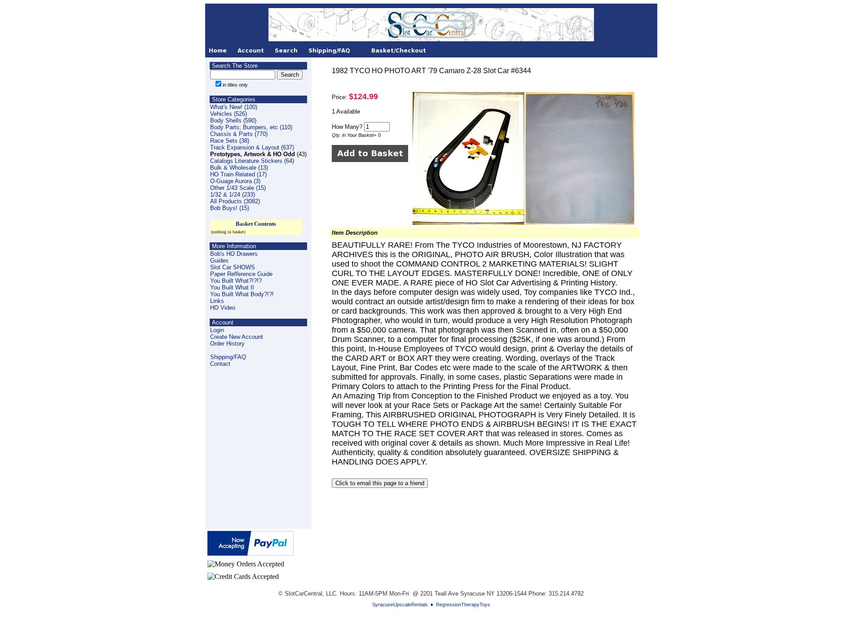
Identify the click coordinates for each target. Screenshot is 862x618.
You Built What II (232, 287)
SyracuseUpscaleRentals (400, 604)
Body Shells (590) (233, 120)
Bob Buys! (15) (229, 208)
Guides (219, 260)
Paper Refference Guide (241, 274)
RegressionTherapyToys (463, 604)
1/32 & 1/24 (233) (232, 194)
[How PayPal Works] (250, 553)
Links (217, 301)
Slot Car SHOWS (232, 267)
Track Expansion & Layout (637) (252, 147)
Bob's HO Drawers (234, 253)
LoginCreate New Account (236, 333)
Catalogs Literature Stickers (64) (252, 161)
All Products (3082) (235, 201)
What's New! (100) (233, 107)
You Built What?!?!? (236, 280)
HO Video (222, 307)
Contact (220, 363)
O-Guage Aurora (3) (235, 181)
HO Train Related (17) (238, 174)
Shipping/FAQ (228, 357)
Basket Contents (256, 223)
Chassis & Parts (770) (239, 134)
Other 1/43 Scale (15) (238, 187)
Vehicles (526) (228, 113)
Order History (227, 343)
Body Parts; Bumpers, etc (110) (251, 127)
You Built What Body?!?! (242, 294)
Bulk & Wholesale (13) (239, 167)
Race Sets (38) (229, 140)
